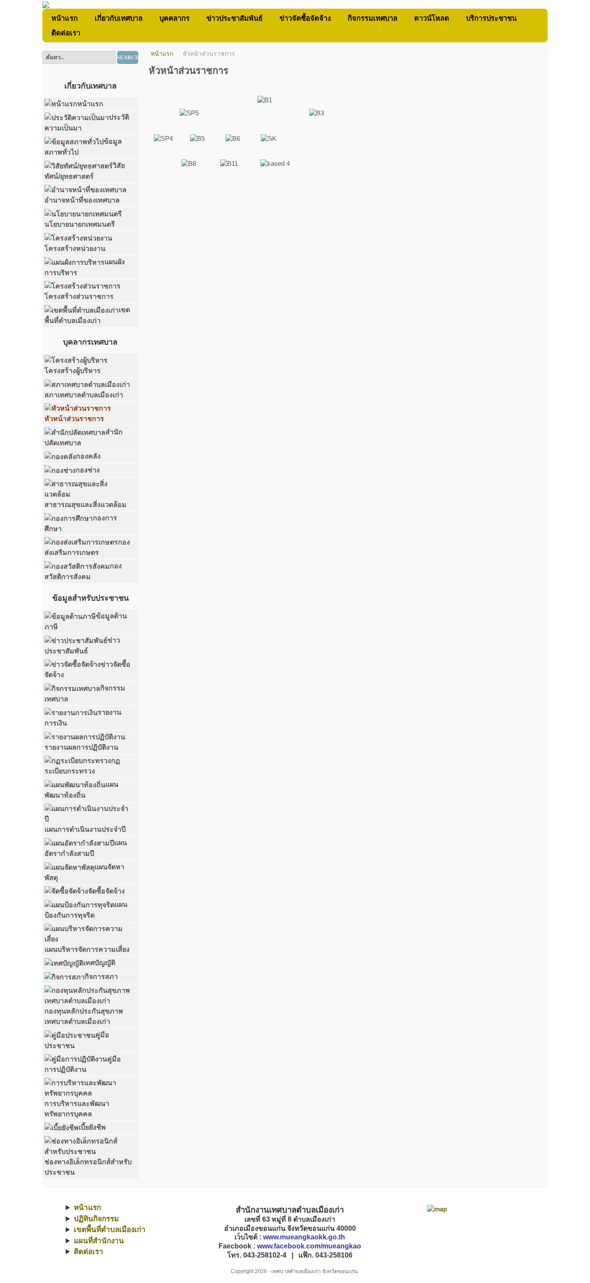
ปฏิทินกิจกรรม (96, 1219)
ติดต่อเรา (65, 33)
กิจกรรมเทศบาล (372, 18)
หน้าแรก (64, 18)
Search (127, 57)
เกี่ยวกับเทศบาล (119, 18)
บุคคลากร (174, 18)
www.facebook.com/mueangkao (309, 1246)
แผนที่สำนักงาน (99, 1241)
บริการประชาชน (491, 18)
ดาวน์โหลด (431, 18)
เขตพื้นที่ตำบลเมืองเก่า (110, 1230)
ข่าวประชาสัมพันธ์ (234, 18)
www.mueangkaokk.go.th (304, 1237)
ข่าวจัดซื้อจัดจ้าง (305, 18)
